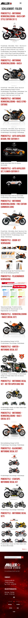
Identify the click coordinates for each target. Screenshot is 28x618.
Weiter (24, 549)
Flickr (14, 611)
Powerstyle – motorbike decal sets (13, 515)
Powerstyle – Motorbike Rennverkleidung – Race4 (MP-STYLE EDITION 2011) (13, 16)
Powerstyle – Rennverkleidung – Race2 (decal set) (14, 316)
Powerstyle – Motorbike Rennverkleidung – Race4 (11, 62)
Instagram (10, 604)
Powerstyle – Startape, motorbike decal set (10, 481)
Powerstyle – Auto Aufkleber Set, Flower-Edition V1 (13, 170)
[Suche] (22, 557)
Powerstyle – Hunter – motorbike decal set (10, 348)
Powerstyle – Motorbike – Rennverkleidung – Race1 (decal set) (11, 415)
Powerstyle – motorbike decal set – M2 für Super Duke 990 (13, 383)
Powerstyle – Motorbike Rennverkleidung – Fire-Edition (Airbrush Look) (14, 204)
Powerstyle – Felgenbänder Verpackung (12, 278)
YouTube (10, 608)
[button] (20, 3)
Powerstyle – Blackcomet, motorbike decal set (11, 450)
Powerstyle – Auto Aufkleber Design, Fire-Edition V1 (13, 138)
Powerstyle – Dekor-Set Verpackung (11, 242)
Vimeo (18, 608)
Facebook (18, 604)
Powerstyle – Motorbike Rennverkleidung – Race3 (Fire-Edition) (14, 101)
